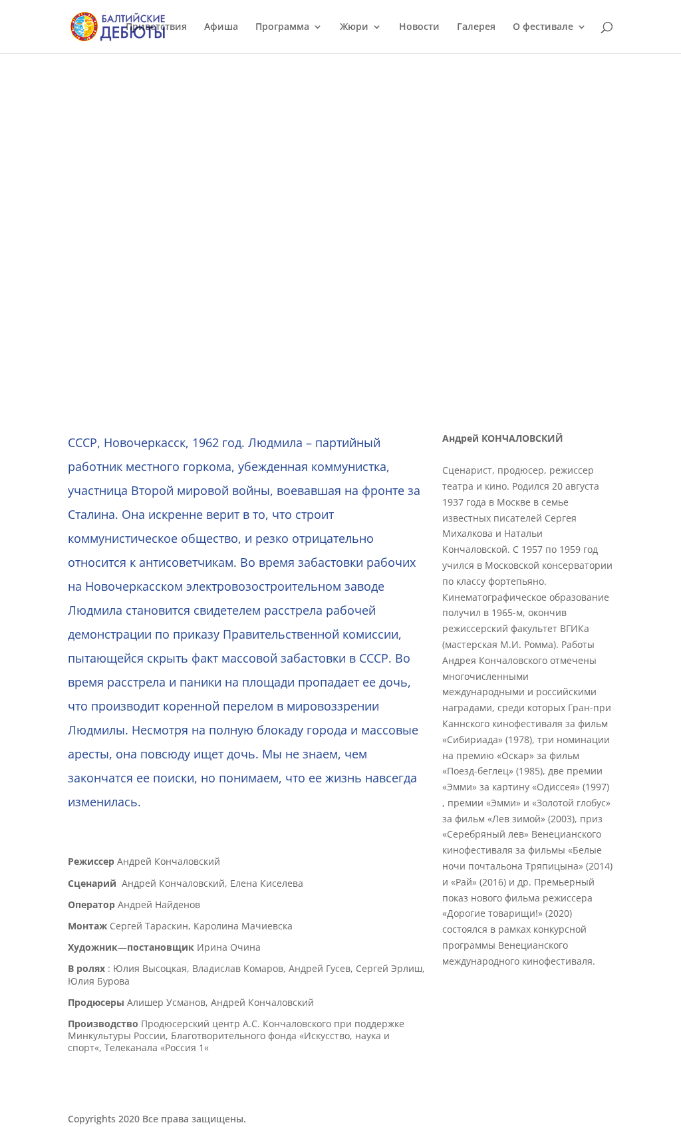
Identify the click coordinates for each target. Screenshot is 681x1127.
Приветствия (156, 27)
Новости (419, 27)
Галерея (476, 27)
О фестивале (543, 27)
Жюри (354, 27)
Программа (282, 27)
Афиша (221, 27)
